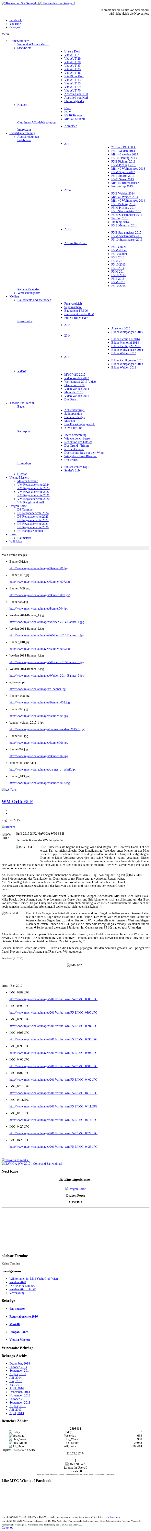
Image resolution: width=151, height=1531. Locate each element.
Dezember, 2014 (19, 1363)
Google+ (14, 27)
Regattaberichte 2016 (23, 1316)
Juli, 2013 (15, 1409)
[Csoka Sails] (15, 1160)
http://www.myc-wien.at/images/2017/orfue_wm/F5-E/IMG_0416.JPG (53, 1119)
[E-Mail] (9, 813)
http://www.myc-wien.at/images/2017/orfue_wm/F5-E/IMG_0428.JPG (53, 1146)
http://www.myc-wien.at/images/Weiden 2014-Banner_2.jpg (46, 635)
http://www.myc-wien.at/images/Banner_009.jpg (39, 595)
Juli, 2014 (15, 1377)
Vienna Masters (19, 1339)
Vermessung (17, 1292)
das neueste (17, 1308)
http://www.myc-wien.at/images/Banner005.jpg (38, 715)
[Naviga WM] (32, 1163)
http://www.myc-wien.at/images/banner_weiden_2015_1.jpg (47, 729)
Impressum (115, 1517)
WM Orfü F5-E (17, 801)
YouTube (15, 23)
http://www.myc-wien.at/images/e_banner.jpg (37, 689)
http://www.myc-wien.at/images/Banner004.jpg (38, 608)
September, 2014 (19, 1370)
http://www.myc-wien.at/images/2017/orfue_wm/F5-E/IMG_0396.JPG (53, 1052)
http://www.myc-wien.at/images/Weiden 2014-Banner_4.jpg (46, 662)
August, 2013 (17, 1406)
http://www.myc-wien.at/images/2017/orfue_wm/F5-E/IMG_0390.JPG (53, 1012)
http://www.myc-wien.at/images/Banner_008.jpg (39, 702)
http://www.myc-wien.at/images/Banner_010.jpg (39, 648)
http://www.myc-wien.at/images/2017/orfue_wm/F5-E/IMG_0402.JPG (53, 1079)
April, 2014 (16, 1388)
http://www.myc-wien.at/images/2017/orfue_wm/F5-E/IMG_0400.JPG (53, 1066)
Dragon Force (18, 1332)
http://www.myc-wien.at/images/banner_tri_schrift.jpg (42, 769)
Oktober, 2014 (18, 1367)
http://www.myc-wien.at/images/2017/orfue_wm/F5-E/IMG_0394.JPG (53, 1026)
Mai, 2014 (15, 1384)
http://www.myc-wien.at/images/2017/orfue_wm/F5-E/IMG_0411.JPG (53, 1106)
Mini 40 (14, 1324)
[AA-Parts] (9, 789)
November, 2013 (19, 1395)
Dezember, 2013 (19, 1392)
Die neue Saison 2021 (23, 1285)
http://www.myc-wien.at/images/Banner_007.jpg (39, 581)
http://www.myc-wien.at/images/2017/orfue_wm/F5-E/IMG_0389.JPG (53, 999)
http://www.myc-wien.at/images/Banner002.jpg (38, 756)
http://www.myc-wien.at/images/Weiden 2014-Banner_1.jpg (46, 622)
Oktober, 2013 (18, 1399)
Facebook (15, 20)
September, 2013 (19, 1402)
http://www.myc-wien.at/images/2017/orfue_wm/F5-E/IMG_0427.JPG (53, 1133)
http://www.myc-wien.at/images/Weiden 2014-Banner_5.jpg (46, 675)
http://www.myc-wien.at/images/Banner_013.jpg (39, 783)
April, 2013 (16, 1413)
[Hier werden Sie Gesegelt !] (38, 3)
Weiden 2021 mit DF (22, 1289)
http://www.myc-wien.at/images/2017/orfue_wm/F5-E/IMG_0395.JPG (53, 1039)
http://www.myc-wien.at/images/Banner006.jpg (38, 742)
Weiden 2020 (17, 1282)
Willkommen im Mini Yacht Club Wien (33, 1278)
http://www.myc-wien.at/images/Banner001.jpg (38, 568)
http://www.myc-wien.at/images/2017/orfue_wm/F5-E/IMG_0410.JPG (53, 1093)
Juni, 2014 (15, 1381)
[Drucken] (9, 810)
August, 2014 (17, 1374)
